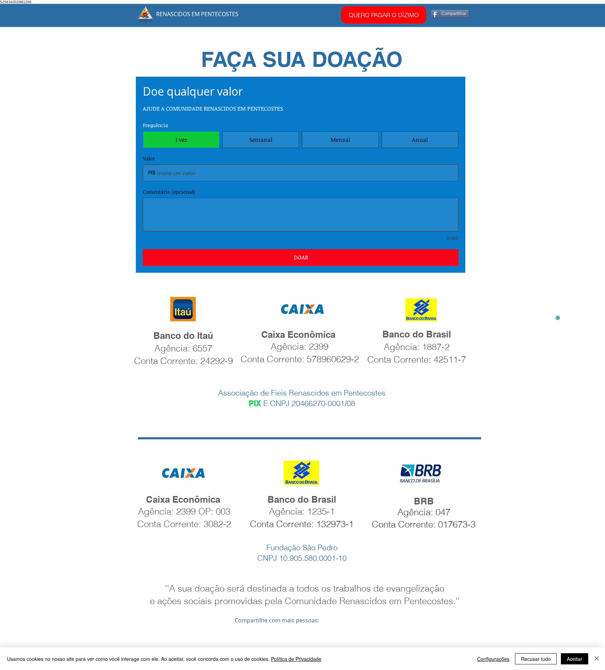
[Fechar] (596, 658)
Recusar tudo (536, 658)
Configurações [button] (493, 658)
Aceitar (574, 658)
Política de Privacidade (296, 658)
